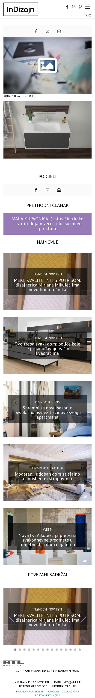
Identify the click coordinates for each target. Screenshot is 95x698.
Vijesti (47, 529)
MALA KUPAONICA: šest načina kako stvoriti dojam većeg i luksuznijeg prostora (47, 224)
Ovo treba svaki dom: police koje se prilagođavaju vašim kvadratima (47, 348)
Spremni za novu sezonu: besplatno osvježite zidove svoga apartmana (47, 412)
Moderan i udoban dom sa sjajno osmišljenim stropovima (47, 476)
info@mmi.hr (72, 682)
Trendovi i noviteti (47, 274)
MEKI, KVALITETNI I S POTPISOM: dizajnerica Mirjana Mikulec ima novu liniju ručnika (47, 285)
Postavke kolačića (47, 695)
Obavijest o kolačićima (63, 691)
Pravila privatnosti (29, 691)
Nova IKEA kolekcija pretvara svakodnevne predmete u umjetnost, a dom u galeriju (47, 540)
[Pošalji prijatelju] (59, 31)
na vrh (87, 662)
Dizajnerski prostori (47, 468)
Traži (88, 15)
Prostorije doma (47, 402)
